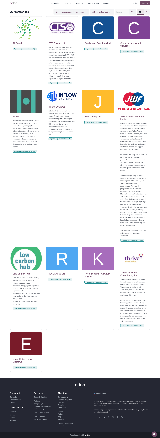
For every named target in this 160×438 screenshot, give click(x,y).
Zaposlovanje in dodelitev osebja (70, 12)
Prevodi (13, 420)
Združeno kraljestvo (101, 12)
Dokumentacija (15, 400)
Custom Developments (42, 406)
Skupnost (79, 3)
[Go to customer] (26, 27)
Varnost (61, 426)
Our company (63, 397)
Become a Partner (40, 419)
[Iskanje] (132, 12)
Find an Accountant (41, 413)
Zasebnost (69, 423)
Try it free (145, 3)
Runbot (12, 418)
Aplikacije (55, 3)
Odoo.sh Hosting (40, 397)
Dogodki (61, 411)
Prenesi (13, 411)
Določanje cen (93, 3)
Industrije (67, 3)
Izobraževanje (39, 409)
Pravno (60, 423)
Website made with (77, 435)
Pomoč (106, 3)
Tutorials (13, 397)
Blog (59, 417)
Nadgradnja (38, 404)
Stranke (61, 419)
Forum (12, 402)
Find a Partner (39, 417)
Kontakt (61, 405)
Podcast (61, 414)
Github (12, 415)
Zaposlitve (62, 407)
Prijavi (135, 3)
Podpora (37, 401)
